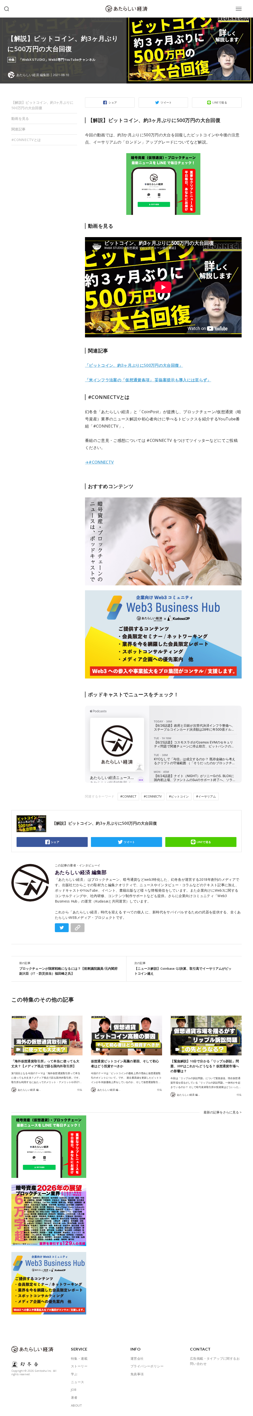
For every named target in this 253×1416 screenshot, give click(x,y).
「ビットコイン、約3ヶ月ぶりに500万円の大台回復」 (134, 365)
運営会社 (137, 1358)
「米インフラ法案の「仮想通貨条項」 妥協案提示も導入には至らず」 (148, 380)
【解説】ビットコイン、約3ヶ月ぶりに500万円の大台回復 (42, 105)
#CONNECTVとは (26, 139)
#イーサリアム (206, 796)
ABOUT (76, 1405)
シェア (112, 102)
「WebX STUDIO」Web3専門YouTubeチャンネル (57, 60)
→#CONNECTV (99, 462)
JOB (73, 1389)
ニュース (77, 1382)
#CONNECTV (153, 796)
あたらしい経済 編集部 (81, 872)
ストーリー (79, 1366)
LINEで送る (219, 102)
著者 (74, 1397)
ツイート (166, 102)
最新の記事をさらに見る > (223, 1112)
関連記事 (18, 129)
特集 (79, 1089)
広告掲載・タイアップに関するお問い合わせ (215, 1361)
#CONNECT (128, 796)
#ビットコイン (179, 796)
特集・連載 (79, 1358)
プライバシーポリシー (147, 1366)
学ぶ (74, 1374)
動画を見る (20, 118)
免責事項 (137, 1374)
